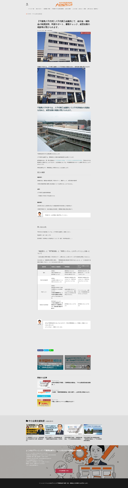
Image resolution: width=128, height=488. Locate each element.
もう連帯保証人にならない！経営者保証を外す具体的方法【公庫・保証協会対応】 (35, 439)
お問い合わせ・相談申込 (92, 8)
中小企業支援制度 (37, 14)
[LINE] (51, 350)
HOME (29, 14)
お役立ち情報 (68, 8)
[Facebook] (40, 350)
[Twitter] (46, 350)
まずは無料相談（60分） (64, 470)
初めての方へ (39, 8)
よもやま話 (75, 8)
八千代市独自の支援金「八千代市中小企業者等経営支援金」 (68, 160)
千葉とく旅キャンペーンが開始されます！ (63, 401)
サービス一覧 (31, 8)
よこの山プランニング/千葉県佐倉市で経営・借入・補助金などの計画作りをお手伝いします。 (68, 483)
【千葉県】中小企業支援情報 (57, 8)
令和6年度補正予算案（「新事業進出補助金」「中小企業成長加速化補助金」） (71, 383)
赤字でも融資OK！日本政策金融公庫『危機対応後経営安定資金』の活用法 (53, 438)
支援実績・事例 (47, 8)
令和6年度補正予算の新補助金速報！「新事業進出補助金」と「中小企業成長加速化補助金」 (93, 439)
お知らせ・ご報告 (82, 8)
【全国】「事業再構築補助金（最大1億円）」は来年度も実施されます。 (71, 392)
